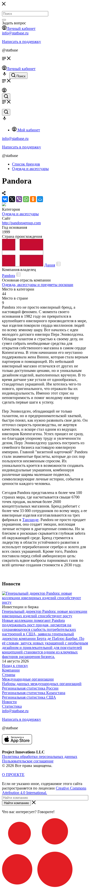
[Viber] (19, 199)
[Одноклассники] (33, 199)
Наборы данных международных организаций (42, 684)
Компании (11, 670)
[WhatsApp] (26, 199)
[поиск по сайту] (6, 96)
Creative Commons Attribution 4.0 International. (44, 790)
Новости (9, 702)
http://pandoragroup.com (21, 223)
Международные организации (28, 679)
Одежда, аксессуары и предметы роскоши (37, 285)
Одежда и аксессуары (20, 214)
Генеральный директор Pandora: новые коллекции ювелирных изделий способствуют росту (44, 613)
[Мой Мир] (40, 199)
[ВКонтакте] (5, 199)
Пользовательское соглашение (28, 761)
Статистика (12, 706)
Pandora (8, 275)
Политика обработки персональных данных (39, 756)
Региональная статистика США (29, 697)
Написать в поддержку (21, 41)
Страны (8, 675)
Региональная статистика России (30, 688)
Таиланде (30, 520)
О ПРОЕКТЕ (13, 774)
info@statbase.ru (15, 33)
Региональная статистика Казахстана (33, 693)
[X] (12, 199)
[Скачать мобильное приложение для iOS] (17, 743)
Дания (49, 265)
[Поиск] (4, 20)
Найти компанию (16, 803)
